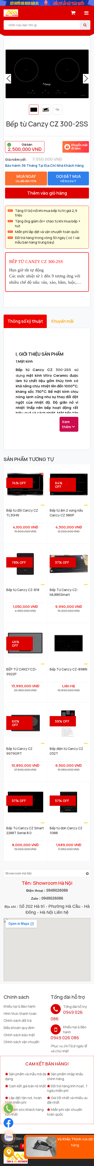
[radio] (25, 147)
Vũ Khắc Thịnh (69, 1139)
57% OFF (19, 800)
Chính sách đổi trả (18, 1020)
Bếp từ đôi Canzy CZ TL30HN (22, 512)
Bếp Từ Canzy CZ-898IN (68, 669)
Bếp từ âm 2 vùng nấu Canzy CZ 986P (66, 512)
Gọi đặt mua (68, 178)
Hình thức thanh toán (20, 1013)
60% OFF (15, 723)
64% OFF (58, 485)
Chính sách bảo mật (19, 1035)
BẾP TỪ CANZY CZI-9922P (21, 671)
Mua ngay (26, 178)
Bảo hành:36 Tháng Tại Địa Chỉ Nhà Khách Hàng (44, 165)
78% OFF (19, 562)
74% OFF (19, 483)
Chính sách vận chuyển (21, 1042)
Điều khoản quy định (19, 1027)
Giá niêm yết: (16, 159)
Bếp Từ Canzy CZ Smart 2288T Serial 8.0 (25, 830)
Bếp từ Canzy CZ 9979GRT (19, 750)
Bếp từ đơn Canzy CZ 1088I (66, 830)
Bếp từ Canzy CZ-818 (22, 589)
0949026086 (57, 890)
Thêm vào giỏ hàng (47, 193)
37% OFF (62, 562)
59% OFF (62, 721)
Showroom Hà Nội (18, 873)
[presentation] (8, 79)
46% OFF (15, 644)
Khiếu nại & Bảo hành (19, 1006)
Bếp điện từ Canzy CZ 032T (66, 750)
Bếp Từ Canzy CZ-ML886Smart (64, 592)
